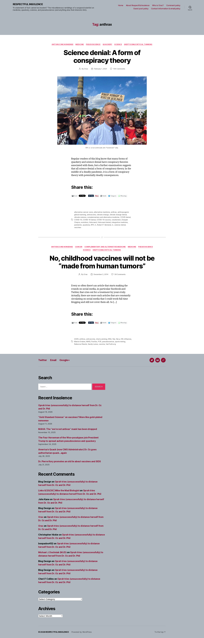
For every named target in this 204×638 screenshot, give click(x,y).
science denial (120, 225)
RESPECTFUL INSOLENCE (28, 4)
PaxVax (94, 341)
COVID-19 (78, 220)
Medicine (79, 44)
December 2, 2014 (101, 274)
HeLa (118, 339)
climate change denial (118, 215)
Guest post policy (140, 8)
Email (53, 360)
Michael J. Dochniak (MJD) (52, 552)
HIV (122, 339)
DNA (109, 339)
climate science (80, 217)
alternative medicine (102, 212)
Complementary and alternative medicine (105, 247)
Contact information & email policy (165, 8)
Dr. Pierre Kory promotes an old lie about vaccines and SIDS (69, 461)
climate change (103, 215)
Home (120, 5)
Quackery (107, 44)
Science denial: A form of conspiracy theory (102, 56)
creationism (116, 220)
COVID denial (125, 217)
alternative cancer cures (83, 212)
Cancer (78, 247)
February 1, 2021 (100, 69)
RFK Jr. (93, 225)
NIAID (88, 341)
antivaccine (91, 215)
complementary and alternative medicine (103, 217)
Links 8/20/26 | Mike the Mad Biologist (58, 490)
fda (113, 339)
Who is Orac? (158, 5)
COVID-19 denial (89, 220)
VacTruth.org (111, 344)
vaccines (77, 227)
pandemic (78, 225)
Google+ (65, 360)
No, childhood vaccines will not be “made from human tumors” (102, 262)
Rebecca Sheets (80, 344)
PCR (99, 341)
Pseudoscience (93, 44)
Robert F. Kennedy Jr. (105, 225)
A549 (76, 339)
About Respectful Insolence (137, 5)
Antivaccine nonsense (62, 44)
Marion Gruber (79, 341)
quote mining (120, 341)
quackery (86, 225)
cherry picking (101, 339)
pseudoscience (108, 341)
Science (118, 44)
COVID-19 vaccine (104, 220)
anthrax (114, 212)
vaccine (102, 344)
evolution (84, 222)
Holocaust (93, 222)
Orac (86, 69)
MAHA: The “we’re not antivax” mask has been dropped (67, 429)
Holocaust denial (104, 222)
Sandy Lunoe (93, 344)
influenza (127, 339)
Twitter (42, 360)
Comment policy (173, 5)
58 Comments (119, 274)
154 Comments (119, 69)
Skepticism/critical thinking (138, 44)
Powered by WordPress (81, 632)
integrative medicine (120, 222)
